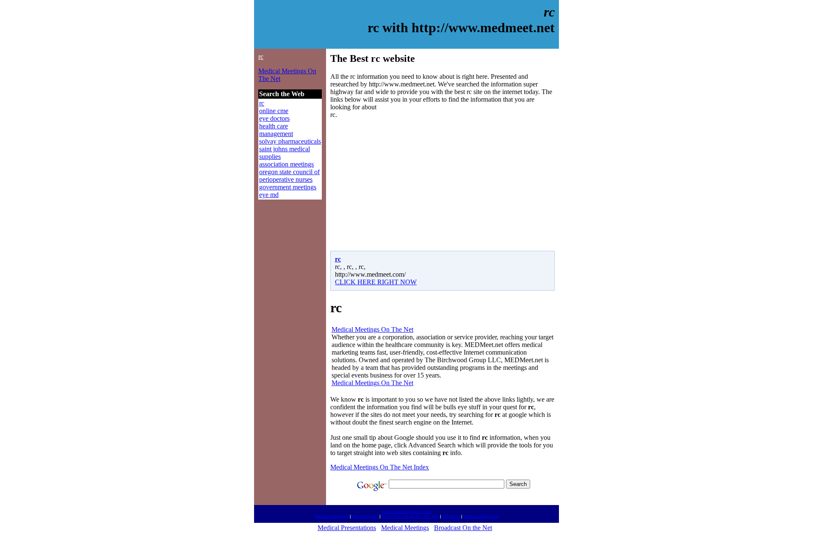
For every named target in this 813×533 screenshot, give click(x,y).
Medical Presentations (347, 527)
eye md (269, 194)
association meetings (286, 164)
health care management (276, 129)
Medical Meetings (331, 516)
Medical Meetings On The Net (372, 329)
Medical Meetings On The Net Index (379, 467)
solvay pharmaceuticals (290, 141)
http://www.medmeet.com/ (406, 511)
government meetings (287, 187)
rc (260, 56)
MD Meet (451, 516)
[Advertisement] (401, 184)
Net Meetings (365, 516)
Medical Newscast (481, 516)
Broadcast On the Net (463, 527)
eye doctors (274, 118)
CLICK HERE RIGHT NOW (376, 282)
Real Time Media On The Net (410, 516)
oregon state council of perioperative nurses (289, 175)
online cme (273, 110)
